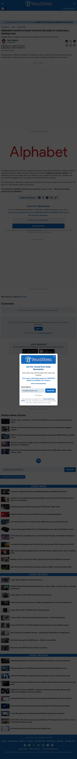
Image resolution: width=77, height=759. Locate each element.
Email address (26, 387)
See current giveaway (38, 383)
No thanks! (38, 395)
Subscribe (50, 391)
